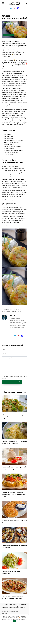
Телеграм (18, 64)
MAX (23, 64)
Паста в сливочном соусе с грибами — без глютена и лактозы (14, 442)
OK (14, 621)
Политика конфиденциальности (10, 611)
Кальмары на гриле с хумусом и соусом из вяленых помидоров (12, 597)
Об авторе (4, 613)
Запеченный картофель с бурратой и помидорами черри (14, 468)
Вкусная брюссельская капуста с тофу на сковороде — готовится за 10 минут (14, 416)
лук (20, 309)
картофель (14, 309)
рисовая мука (6, 311)
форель (14, 311)
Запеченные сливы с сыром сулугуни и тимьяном (14, 546)
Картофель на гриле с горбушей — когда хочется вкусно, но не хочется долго (14, 494)
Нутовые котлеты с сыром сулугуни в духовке (14, 521)
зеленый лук (5, 309)
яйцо (19, 311)
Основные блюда (8, 35)
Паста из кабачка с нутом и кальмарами (11, 572)
